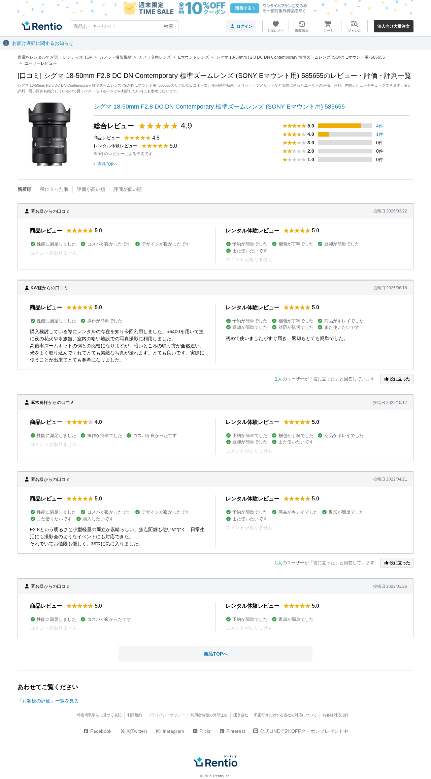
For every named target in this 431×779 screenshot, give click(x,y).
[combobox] (124, 26)
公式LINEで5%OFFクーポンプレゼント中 (304, 731)
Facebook (100, 731)
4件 (380, 125)
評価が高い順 (91, 189)
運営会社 (240, 715)
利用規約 (134, 715)
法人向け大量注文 (393, 26)
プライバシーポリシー (166, 715)
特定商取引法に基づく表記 (99, 715)
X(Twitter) (136, 731)
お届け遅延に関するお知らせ (42, 43)
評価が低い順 (127, 189)
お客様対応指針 (336, 715)
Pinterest (235, 731)
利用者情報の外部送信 (209, 715)
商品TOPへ (108, 164)
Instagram (172, 731)
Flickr (204, 731)
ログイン (244, 26)
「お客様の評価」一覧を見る (48, 700)
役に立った (399, 379)
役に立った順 (54, 189)
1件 (380, 134)
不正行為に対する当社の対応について (285, 715)
